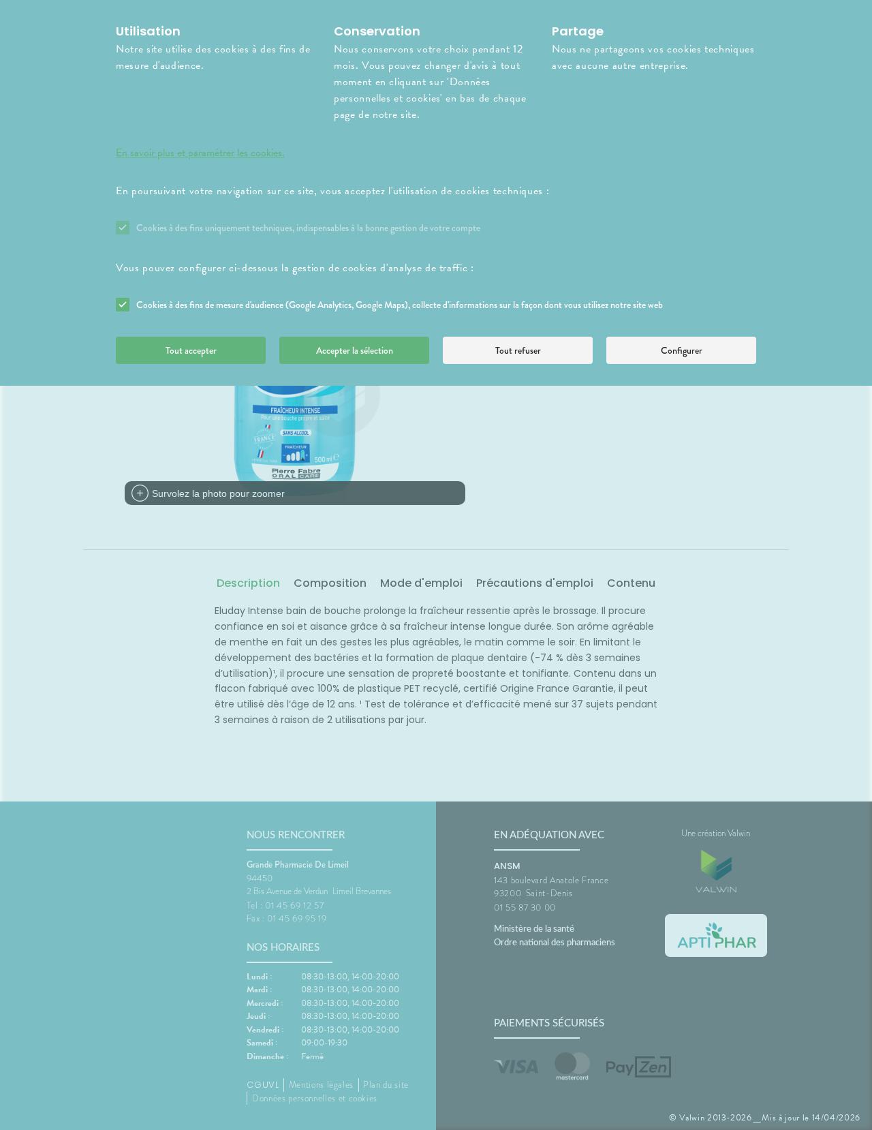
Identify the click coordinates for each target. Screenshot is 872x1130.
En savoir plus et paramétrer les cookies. (200, 152)
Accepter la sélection (354, 350)
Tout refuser (518, 350)
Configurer (681, 350)
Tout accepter (191, 350)
